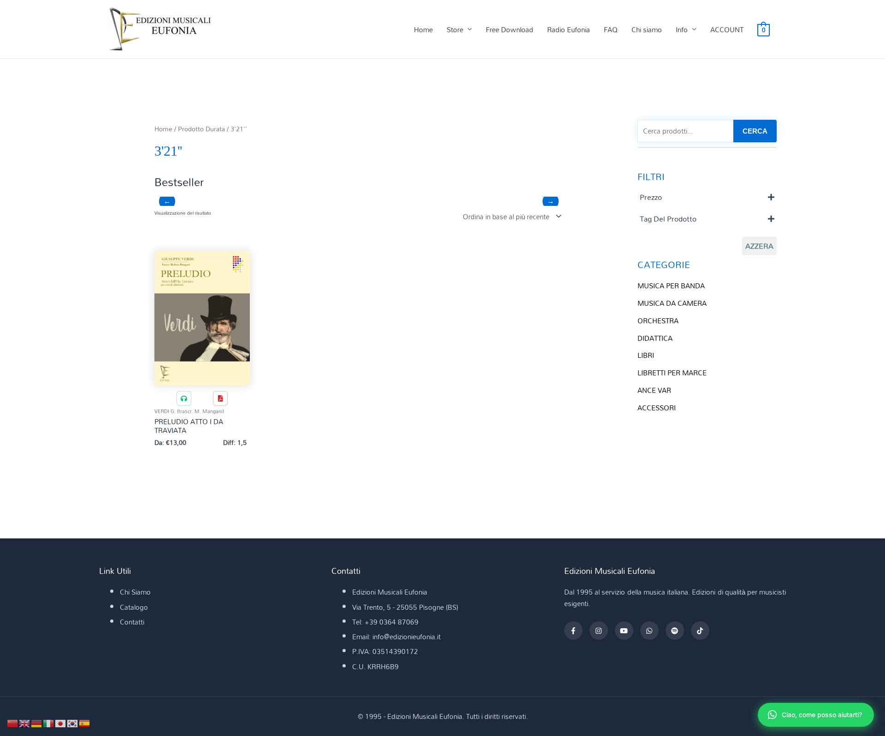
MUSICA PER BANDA (671, 285)
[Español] (85, 723)
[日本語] (61, 723)
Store (455, 29)
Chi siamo (646, 29)
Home (423, 29)
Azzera (759, 246)
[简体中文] (13, 723)
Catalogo (134, 607)
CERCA (755, 131)
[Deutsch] (37, 723)
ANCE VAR (654, 390)
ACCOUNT (726, 29)
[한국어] (73, 723)
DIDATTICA (655, 338)
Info (682, 29)
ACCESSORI (656, 408)
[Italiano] (49, 723)
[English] (25, 723)
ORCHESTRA (657, 320)
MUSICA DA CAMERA (672, 303)
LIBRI (645, 355)
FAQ (611, 29)
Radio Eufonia (568, 29)
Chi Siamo (135, 592)
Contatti (132, 622)
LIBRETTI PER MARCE (672, 373)
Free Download (509, 29)
